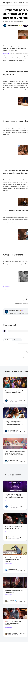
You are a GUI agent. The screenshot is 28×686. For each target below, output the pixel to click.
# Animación (16, 552)
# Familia (13, 521)
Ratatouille (9, 500)
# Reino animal (8, 552)
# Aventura (8, 521)
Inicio (15, 2)
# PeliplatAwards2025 (10, 488)
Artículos (21, 2)
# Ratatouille (8, 585)
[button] (25, 378)
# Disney (18, 521)
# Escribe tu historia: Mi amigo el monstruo (15, 616)
